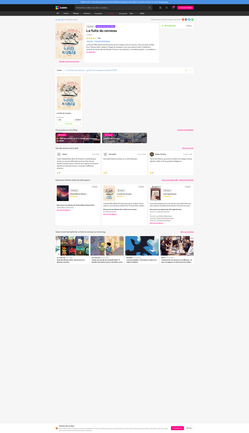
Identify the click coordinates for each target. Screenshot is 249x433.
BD (58, 13)
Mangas (76, 13)
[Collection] (160, 8)
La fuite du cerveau (109, 211)
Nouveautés (123, 13)
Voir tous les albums (63, 210)
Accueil (58, 19)
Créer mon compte (185, 8)
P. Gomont (60, 117)
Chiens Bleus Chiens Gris (65, 207)
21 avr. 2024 (95, 154)
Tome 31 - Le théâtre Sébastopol (161, 216)
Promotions (98, 13)
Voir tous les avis (187, 148)
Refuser (189, 428)
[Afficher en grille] (186, 70)
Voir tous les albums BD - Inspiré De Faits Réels (177, 180)
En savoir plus (163, 2)
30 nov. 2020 (142, 154)
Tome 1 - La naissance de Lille (159, 211)
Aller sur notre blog (187, 232)
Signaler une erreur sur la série (69, 61)
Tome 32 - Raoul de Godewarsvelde (162, 218)
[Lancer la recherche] (149, 7)
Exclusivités (110, 13)
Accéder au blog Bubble (185, 130)
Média (142, 13)
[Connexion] (167, 8)
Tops (131, 13)
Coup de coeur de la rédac (105, 26)
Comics (66, 13)
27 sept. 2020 (187, 154)
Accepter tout (177, 428)
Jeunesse (86, 13)
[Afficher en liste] (190, 70)
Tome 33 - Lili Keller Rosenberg (160, 220)
